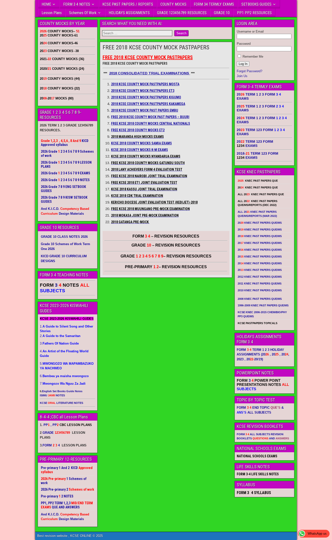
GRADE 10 (222, 12)
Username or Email (250, 31)
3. (59, 343)
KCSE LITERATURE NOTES (61, 402)
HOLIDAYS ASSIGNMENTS (129, 12)
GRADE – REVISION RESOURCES (166, 256)
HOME (46, 4)
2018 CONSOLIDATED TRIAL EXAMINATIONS (149, 73)
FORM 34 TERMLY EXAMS (214, 4)
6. (64, 376)
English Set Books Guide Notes (62, 391)
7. (63, 383)
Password (244, 43)
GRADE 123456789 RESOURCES (182, 12)
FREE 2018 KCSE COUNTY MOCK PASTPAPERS (156, 47)
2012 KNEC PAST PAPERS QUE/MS (260, 276)
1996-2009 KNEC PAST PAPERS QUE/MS (263, 305)
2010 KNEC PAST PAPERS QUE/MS (260, 290)
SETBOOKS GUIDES (256, 4)
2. (60, 336)
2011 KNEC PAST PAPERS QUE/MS (259, 283)
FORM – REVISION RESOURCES (165, 236)
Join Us (242, 76)
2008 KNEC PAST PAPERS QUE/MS (260, 298)
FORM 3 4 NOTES (76, 4)
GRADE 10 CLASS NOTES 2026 (64, 237)
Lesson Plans (52, 12)
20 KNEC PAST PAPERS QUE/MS (260, 222)
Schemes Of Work (82, 12)
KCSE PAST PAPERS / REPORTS (127, 4)
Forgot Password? (249, 71)
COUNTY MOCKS (173, 4)
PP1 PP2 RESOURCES (254, 12)
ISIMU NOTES (52, 395)
